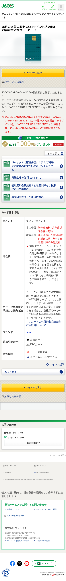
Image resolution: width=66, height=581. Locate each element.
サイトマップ (41, 465)
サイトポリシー (10, 465)
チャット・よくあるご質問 (46, 509)
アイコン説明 (57, 364)
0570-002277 (33, 443)
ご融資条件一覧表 (43, 541)
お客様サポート (13, 509)
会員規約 (8, 472)
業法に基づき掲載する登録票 (18, 541)
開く (63, 369)
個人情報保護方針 (43, 472)
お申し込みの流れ (14, 81)
